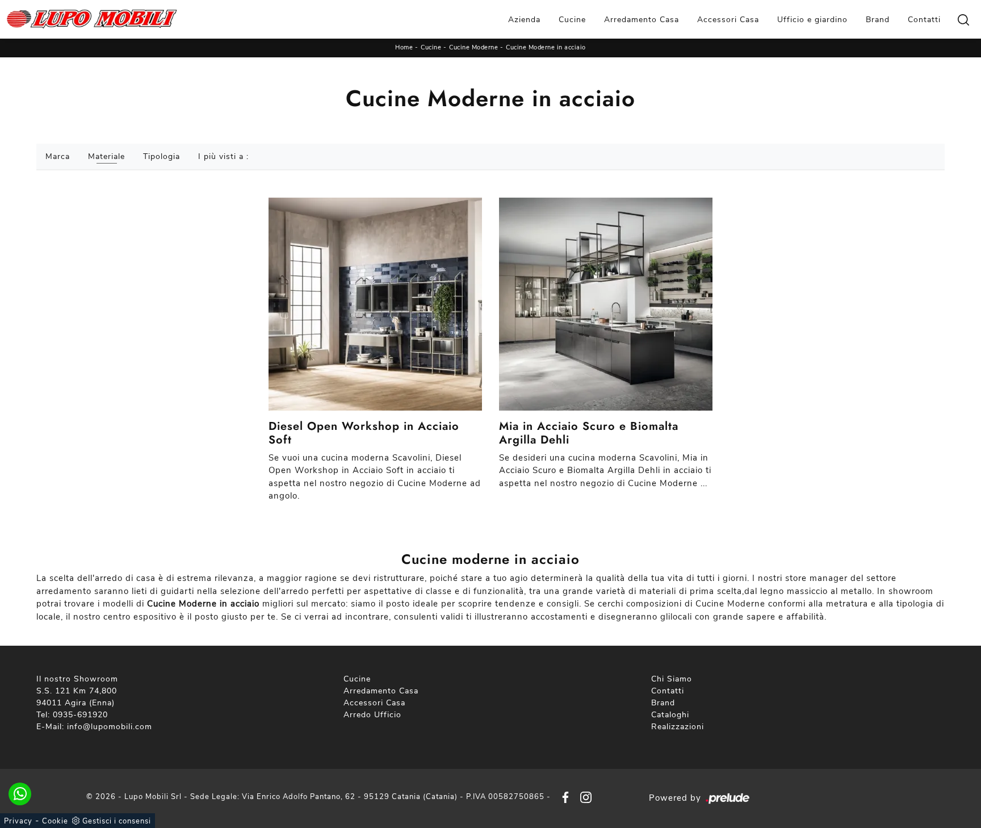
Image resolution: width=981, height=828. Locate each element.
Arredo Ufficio (372, 714)
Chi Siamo (671, 679)
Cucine (572, 19)
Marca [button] (57, 156)
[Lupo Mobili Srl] (92, 19)
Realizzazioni (677, 726)
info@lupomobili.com (109, 726)
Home (404, 47)
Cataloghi (670, 714)
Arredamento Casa (641, 19)
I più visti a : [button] (223, 156)
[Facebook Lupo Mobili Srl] (563, 797)
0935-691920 (80, 714)
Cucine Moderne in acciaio (546, 47)
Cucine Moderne (473, 47)
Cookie (55, 821)
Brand (878, 19)
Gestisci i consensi (116, 821)
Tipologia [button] (161, 156)
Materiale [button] (106, 156)
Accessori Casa (728, 19)
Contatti (924, 19)
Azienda (524, 19)
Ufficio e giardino (812, 19)
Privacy (18, 821)
